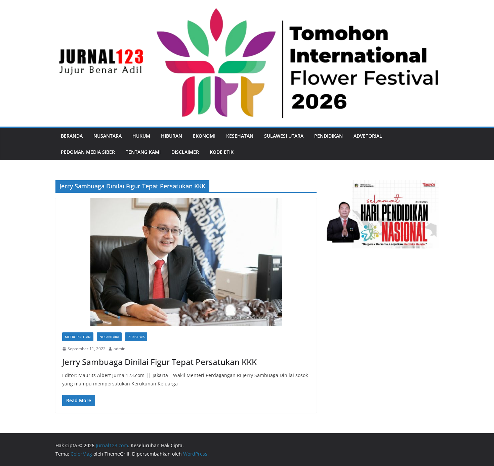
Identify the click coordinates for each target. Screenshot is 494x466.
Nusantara (107, 136)
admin (119, 349)
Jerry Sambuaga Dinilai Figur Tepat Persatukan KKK (159, 361)
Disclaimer (185, 152)
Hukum (141, 136)
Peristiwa (136, 336)
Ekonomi (204, 136)
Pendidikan (328, 136)
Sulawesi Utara (283, 136)
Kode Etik (222, 152)
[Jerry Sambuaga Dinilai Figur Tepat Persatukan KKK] (186, 262)
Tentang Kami (143, 152)
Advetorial (368, 136)
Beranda (72, 136)
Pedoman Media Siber (88, 152)
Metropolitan (78, 336)
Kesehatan (239, 136)
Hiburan (171, 136)
